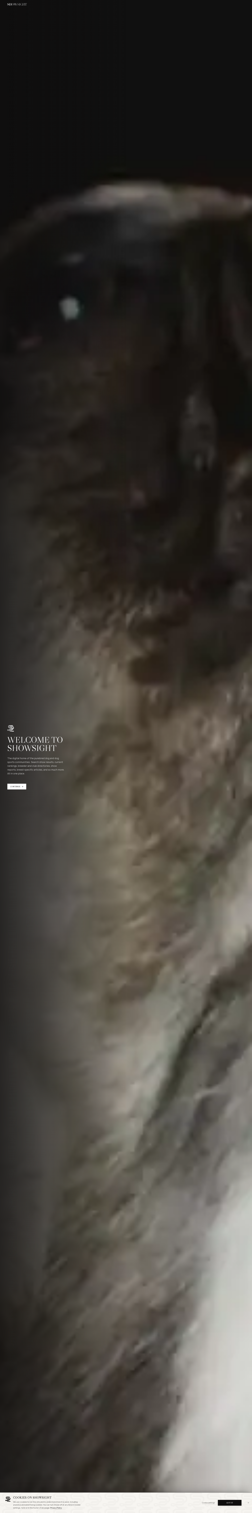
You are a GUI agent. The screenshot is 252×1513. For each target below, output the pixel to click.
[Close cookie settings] (248, 1502)
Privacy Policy (56, 1508)
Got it (229, 1503)
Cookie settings (208, 1502)
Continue (15, 787)
